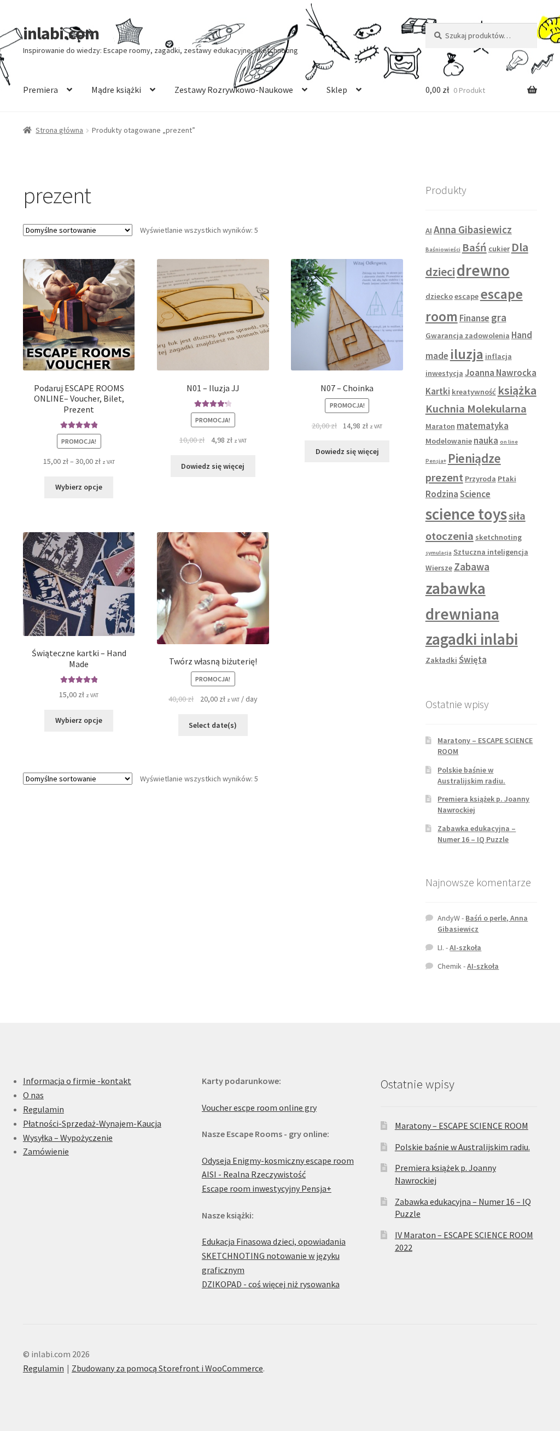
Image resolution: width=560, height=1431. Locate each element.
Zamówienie (46, 1151)
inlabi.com (61, 33)
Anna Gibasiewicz (473, 229)
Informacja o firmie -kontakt (77, 1080)
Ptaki (507, 479)
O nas (33, 1095)
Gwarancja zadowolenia (467, 335)
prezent (444, 477)
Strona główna (59, 130)
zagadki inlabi (471, 639)
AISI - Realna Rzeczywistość (254, 1174)
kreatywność (474, 392)
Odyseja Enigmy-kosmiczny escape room (278, 1160)
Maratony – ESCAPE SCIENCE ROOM (461, 1125)
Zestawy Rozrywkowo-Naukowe (233, 89)
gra (498, 317)
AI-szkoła (465, 947)
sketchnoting (498, 537)
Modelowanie (448, 441)
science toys (466, 514)
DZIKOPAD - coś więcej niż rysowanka (271, 1284)
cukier (499, 249)
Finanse (474, 318)
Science (475, 494)
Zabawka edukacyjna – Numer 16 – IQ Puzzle (477, 833)
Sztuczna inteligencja (490, 552)
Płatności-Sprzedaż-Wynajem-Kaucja (92, 1123)
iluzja (466, 354)
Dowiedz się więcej (212, 466)
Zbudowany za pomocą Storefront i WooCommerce (167, 1368)
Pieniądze (474, 458)
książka (517, 390)
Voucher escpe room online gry (259, 1107)
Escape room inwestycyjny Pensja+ (266, 1188)
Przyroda (480, 479)
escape (466, 296)
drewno (483, 270)
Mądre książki (116, 89)
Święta (473, 659)
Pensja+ (435, 460)
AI (428, 230)
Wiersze (438, 568)
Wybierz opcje (78, 487)
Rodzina (441, 494)
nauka (486, 440)
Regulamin (43, 1109)
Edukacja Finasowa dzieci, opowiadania (274, 1241)
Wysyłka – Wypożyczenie (68, 1137)
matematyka (483, 426)
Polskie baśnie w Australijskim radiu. (471, 775)
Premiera (40, 89)
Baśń (474, 247)
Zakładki (441, 660)
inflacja (498, 356)
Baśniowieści (442, 249)
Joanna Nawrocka (500, 373)
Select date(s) (213, 725)
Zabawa (471, 566)
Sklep (336, 89)
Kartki (437, 391)
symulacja (438, 552)
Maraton (440, 426)
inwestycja (444, 373)
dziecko (439, 296)
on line (509, 441)
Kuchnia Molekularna (476, 409)
